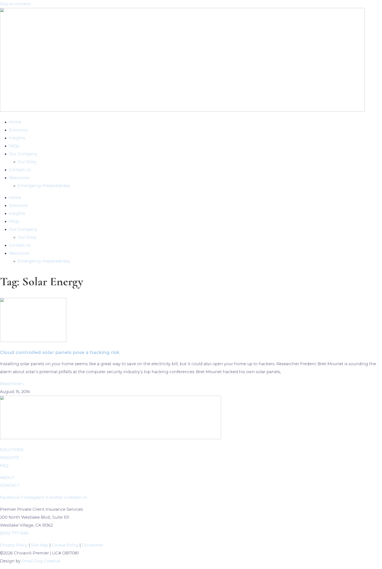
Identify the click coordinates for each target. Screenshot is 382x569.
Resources (19, 177)
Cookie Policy (65, 545)
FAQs (14, 146)
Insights (17, 138)
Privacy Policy (14, 545)
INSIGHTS (9, 457)
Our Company (23, 153)
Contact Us (20, 169)
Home (15, 122)
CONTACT (9, 485)
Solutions (18, 130)
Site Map (39, 545)
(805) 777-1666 (14, 533)
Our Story (27, 161)
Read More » (12, 383)
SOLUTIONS (11, 449)
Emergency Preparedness (44, 185)
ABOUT (7, 477)
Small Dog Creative (41, 561)
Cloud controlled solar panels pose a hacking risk (60, 352)
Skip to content (15, 4)
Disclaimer (92, 545)
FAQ (4, 465)
